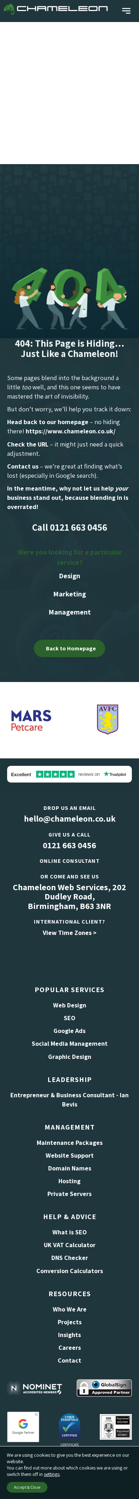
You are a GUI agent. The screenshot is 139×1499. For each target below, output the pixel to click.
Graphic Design (69, 1056)
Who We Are (70, 1309)
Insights (69, 1335)
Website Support (70, 1155)
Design (69, 575)
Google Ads (69, 1031)
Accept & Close (27, 1487)
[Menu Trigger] (126, 11)
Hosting (69, 1181)
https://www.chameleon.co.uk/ (70, 431)
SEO (69, 1018)
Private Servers (69, 1194)
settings (52, 1474)
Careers (69, 1347)
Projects (70, 1322)
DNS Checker (69, 1258)
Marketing (69, 594)
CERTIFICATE (70, 1445)
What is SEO (69, 1232)
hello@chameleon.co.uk (69, 818)
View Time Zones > (70, 933)
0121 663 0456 (69, 845)
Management (69, 612)
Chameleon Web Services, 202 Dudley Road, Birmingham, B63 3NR (69, 896)
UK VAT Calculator (70, 1245)
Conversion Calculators (69, 1271)
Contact (69, 1360)
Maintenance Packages (70, 1142)
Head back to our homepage (47, 422)
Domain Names (69, 1168)
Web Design (69, 1005)
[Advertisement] (69, 91)
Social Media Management (70, 1043)
